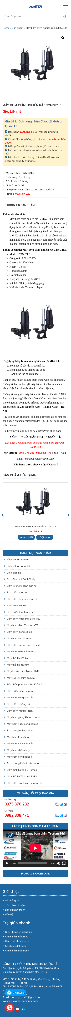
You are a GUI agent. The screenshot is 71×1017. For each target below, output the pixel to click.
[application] (35, 848)
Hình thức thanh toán (17, 941)
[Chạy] (7, 863)
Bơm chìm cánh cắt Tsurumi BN (24, 783)
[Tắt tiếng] (58, 863)
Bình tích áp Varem (18, 559)
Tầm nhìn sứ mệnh (15, 905)
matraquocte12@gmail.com (26, 997)
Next (68, 515)
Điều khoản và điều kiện (18, 931)
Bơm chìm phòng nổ (18, 704)
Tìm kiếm (64, 16)
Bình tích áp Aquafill (18, 566)
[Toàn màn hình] (64, 863)
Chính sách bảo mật (16, 936)
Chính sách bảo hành (17, 950)
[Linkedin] (23, 1009)
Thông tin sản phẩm (20, 205)
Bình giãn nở (14, 572)
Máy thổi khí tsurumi (18, 664)
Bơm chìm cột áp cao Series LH (24, 645)
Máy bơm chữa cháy (18, 750)
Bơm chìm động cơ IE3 (19, 631)
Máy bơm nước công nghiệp (22, 723)
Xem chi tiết (60, 537)
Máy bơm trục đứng (18, 737)
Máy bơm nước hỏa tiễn (20, 743)
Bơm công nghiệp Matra (20, 730)
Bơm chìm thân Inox (18, 592)
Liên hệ (9, 914)
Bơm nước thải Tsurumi (20, 612)
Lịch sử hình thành (15, 909)
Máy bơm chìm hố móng (20, 651)
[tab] (20, 205)
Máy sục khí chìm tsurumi (21, 677)
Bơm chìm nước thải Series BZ (23, 618)
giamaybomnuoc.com (25, 1000)
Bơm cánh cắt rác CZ (19, 605)
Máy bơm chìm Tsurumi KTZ (22, 625)
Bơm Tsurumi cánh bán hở (22, 585)
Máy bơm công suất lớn (20, 697)
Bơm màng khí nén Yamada (23, 763)
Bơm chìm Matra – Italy (20, 710)
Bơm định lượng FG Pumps (22, 769)
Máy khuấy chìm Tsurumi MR (23, 671)
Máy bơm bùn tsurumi (19, 638)
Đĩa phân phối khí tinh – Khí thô (24, 684)
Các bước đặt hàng (16, 945)
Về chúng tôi (12, 900)
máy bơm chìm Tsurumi (44, 384)
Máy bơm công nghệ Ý (19, 756)
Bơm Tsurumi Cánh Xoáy (21, 579)
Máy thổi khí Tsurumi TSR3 (22, 776)
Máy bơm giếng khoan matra (23, 717)
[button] (63, 38)
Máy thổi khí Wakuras (19, 658)
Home (6, 27)
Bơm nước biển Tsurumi (20, 691)
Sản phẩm (17, 27)
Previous (2, 515)
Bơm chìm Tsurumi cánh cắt (22, 599)
